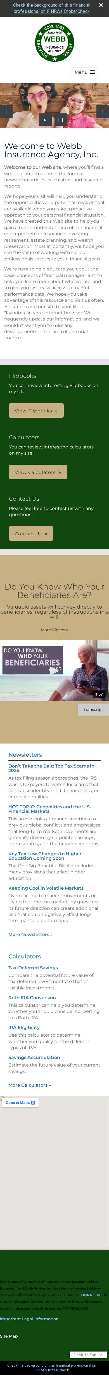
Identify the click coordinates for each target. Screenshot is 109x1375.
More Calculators (29, 1085)
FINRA (86, 1295)
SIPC (97, 1295)
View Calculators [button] (35, 472)
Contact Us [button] (28, 533)
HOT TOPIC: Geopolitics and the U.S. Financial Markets (49, 809)
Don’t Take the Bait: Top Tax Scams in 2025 (51, 768)
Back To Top (86, 1355)
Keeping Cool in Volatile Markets (46, 888)
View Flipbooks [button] (33, 411)
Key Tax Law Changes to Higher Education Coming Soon (45, 856)
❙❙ (61, 119)
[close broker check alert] (101, 5)
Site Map (9, 1336)
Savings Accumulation (34, 1057)
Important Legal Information (29, 1318)
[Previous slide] (6, 111)
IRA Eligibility (24, 1027)
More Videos (54, 630)
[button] (85, 72)
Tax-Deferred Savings (33, 967)
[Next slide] (102, 111)
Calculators (24, 956)
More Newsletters (30, 934)
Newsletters (25, 754)
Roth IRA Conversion (32, 997)
